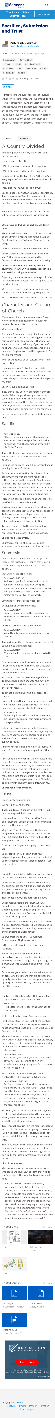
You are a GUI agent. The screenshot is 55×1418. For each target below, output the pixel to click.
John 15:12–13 (25, 60)
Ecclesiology (8, 73)
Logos (21, 1402)
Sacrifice (21, 73)
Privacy (33, 1405)
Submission (31, 68)
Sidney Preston (37, 1306)
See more (48, 1226)
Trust (20, 68)
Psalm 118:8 (8, 68)
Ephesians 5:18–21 (32, 64)
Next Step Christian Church (24, 45)
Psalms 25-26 (10, 1329)
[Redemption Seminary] (27, 1360)
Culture (43, 68)
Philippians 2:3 (9, 60)
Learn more (43, 14)
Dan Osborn (8, 1306)
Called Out (6, 53)
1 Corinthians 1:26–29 (12, 64)
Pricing (23, 1405)
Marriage (8, 1303)
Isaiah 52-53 (36, 1303)
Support (30, 1409)
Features (11, 1405)
